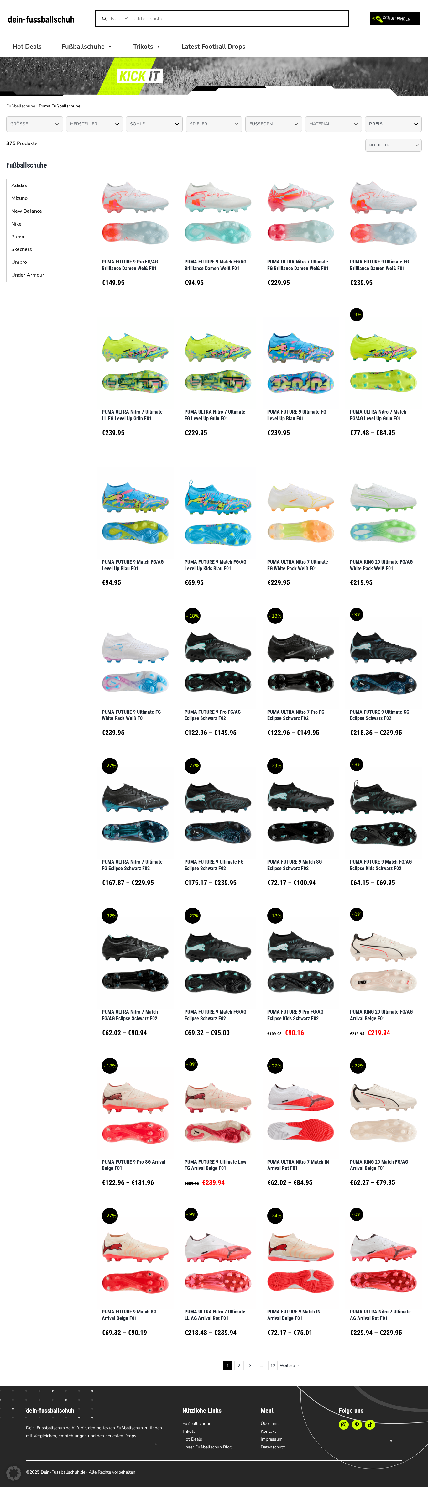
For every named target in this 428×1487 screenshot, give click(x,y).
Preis (376, 124)
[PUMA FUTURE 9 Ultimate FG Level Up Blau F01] (301, 355)
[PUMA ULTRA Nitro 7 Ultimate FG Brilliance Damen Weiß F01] (301, 205)
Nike (16, 224)
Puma (17, 236)
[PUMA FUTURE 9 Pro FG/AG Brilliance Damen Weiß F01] (135, 205)
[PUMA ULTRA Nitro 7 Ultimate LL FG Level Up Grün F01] (135, 355)
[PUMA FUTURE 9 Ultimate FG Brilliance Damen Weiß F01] (383, 205)
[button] (14, 1473)
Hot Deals (27, 46)
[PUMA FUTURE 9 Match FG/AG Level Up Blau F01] (135, 505)
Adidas (19, 185)
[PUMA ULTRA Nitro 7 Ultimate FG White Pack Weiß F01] (301, 505)
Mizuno (19, 198)
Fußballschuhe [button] (83, 46)
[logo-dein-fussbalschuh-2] (41, 18)
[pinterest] (357, 1425)
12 (272, 1366)
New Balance (26, 211)
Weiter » (287, 1366)
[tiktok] (370, 1425)
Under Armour (27, 275)
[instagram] (344, 1425)
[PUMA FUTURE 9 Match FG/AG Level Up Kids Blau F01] (218, 505)
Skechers (21, 249)
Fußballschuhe (20, 106)
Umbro (19, 262)
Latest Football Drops (213, 46)
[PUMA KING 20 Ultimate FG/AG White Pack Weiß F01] (383, 505)
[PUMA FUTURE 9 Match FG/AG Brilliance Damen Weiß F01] (218, 205)
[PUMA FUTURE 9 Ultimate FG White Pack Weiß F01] (135, 655)
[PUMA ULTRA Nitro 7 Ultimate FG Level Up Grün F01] (218, 355)
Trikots (143, 46)
